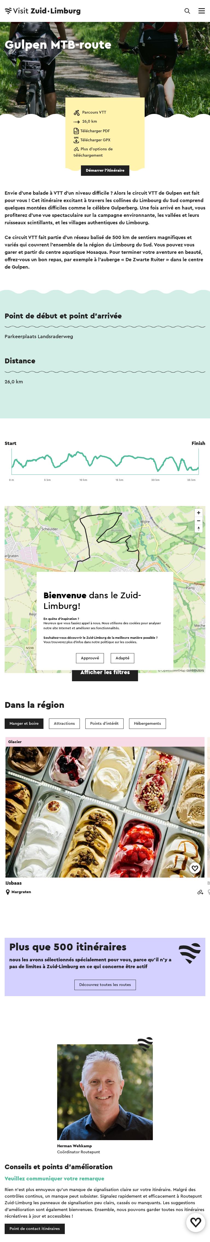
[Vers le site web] (200, 892)
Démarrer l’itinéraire (105, 170)
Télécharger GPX (95, 140)
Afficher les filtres (105, 672)
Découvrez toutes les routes (105, 985)
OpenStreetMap (173, 670)
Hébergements (147, 723)
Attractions (64, 723)
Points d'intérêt (104, 723)
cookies (130, 642)
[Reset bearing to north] (199, 529)
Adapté (122, 658)
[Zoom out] (199, 521)
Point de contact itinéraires (35, 1229)
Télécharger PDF (95, 131)
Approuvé (90, 658)
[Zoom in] (199, 513)
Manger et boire (24, 723)
